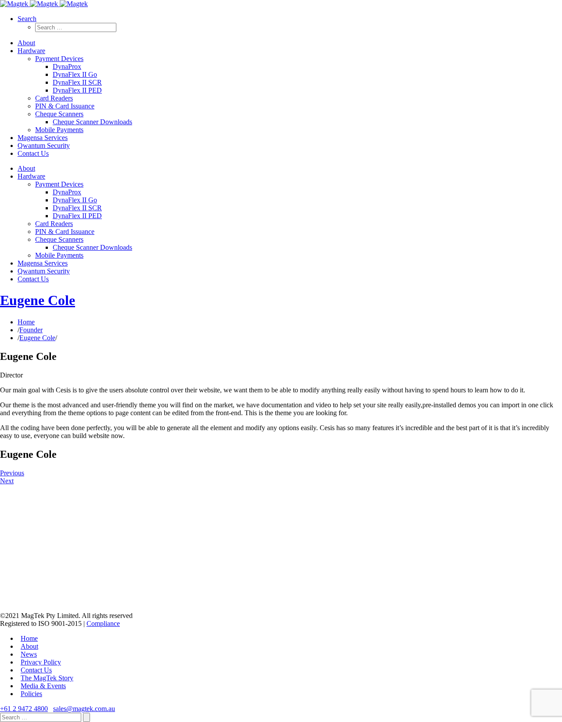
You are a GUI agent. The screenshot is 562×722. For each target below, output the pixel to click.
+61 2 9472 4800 (24, 708)
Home (26, 322)
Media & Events (43, 686)
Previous (12, 473)
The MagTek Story (47, 678)
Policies (31, 693)
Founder (31, 330)
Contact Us (36, 670)
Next (7, 481)
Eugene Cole (37, 300)
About (29, 646)
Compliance (103, 623)
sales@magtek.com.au (84, 708)
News (29, 654)
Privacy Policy (41, 662)
